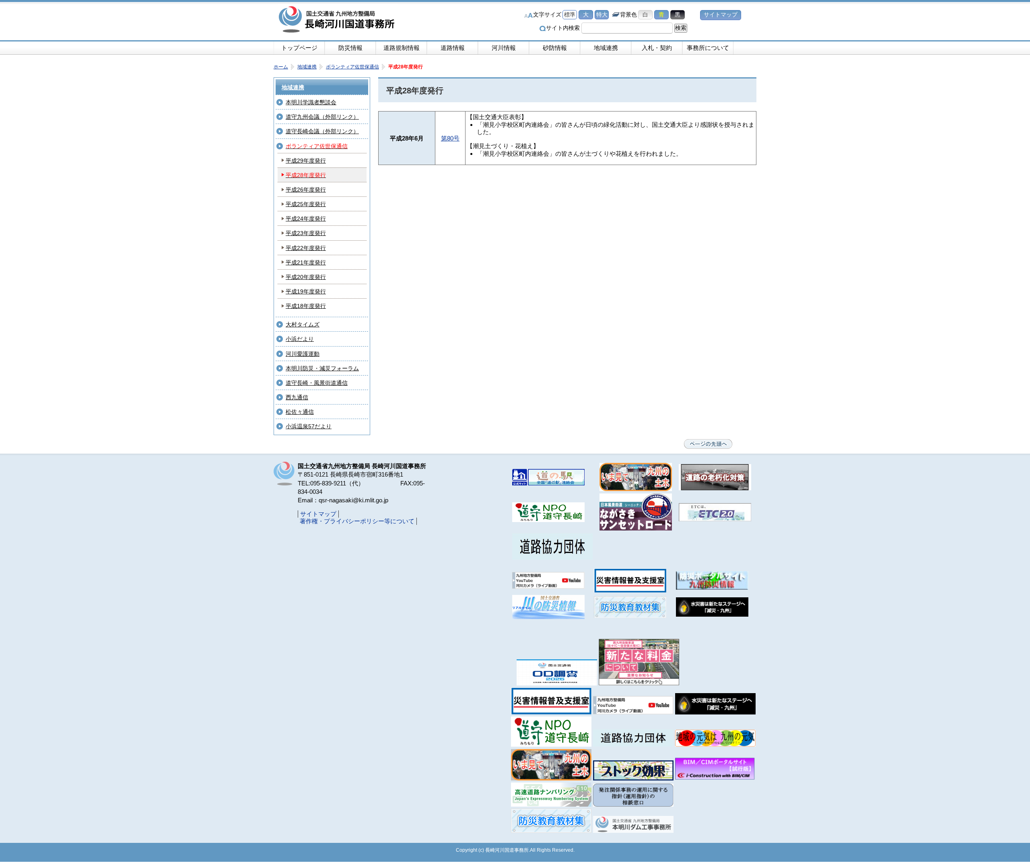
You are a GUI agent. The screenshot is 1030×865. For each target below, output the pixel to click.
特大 (602, 15)
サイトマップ (720, 15)
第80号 (450, 138)
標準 (569, 15)
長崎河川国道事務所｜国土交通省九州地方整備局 (338, 20)
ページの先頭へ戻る (708, 444)
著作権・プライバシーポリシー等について (357, 521)
